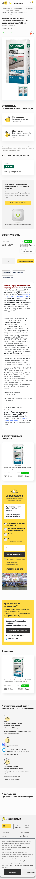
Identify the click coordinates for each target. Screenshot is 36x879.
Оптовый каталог (18, 8)
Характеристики (18, 272)
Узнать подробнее (14, 555)
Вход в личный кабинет (18, 202)
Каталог (8, 826)
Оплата (4, 836)
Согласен (12, 872)
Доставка (5, 833)
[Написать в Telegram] (3, 750)
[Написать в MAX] (3, 744)
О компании (24, 833)
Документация (8, 277)
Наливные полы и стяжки (12, 10)
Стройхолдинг (6, 8)
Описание (6, 272)
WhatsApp (13, 639)
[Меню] (5, 2)
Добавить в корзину (26, 261)
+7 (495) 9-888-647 (14, 569)
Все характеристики (12, 172)
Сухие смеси (29, 8)
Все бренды (18, 826)
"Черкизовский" (18, 121)
